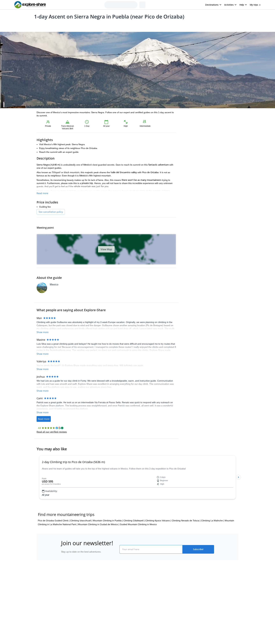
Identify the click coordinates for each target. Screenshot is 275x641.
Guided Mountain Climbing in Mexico (138, 543)
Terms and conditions (109, 625)
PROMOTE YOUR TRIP (190, 604)
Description (53, 25)
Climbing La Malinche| (212, 539)
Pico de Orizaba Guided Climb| (54, 539)
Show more (43, 332)
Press (63, 619)
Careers (64, 626)
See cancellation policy (51, 211)
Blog (140, 605)
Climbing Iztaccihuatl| (81, 539)
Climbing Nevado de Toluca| (186, 539)
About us (64, 605)
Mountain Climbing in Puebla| (108, 539)
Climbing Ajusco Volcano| (158, 539)
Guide (88, 25)
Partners (64, 612)
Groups (66, 25)
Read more (42, 193)
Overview (40, 25)
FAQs (102, 618)
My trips (254, 4)
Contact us (104, 611)
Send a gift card (68, 633)
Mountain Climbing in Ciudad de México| (98, 543)
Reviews (98, 25)
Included (77, 25)
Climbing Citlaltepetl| (134, 539)
